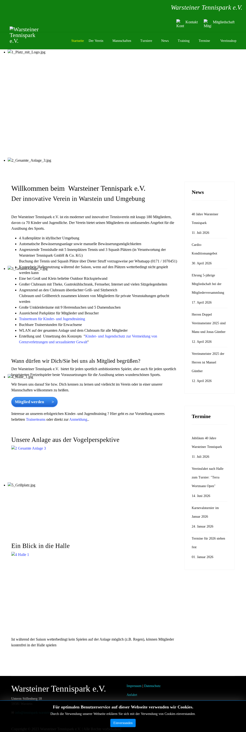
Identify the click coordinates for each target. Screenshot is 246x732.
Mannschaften (121, 41)
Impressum (134, 686)
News (165, 41)
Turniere (146, 41)
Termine (204, 41)
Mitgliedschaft (223, 22)
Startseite (77, 41)
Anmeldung (78, 419)
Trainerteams (36, 419)
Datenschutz (152, 686)
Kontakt (191, 22)
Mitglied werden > (34, 402)
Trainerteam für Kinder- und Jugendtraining (52, 319)
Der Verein (96, 41)
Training (184, 41)
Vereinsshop (228, 41)
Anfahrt (132, 695)
